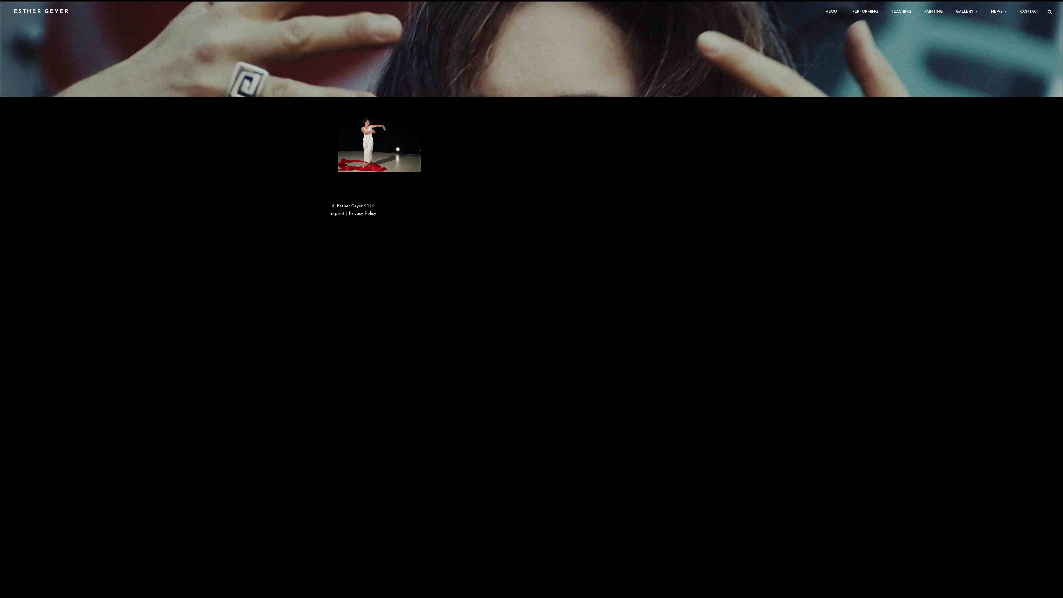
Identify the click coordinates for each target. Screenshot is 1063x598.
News (997, 12)
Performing (865, 12)
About (832, 12)
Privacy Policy (362, 214)
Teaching (901, 12)
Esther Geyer (41, 11)
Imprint (337, 214)
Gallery (965, 12)
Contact (1029, 12)
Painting (933, 12)
